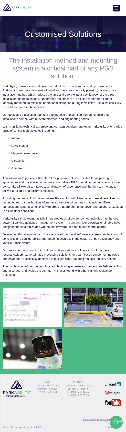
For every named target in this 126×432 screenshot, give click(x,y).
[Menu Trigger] (116, 8)
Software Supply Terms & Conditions (101, 419)
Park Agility (17, 7)
